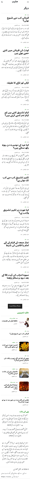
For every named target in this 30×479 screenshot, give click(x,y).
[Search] (2, 2)
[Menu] (28, 2)
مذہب (15, 1)
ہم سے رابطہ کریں (15, 477)
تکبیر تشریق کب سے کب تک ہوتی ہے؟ (16, 179)
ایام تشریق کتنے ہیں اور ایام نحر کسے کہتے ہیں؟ (16, 114)
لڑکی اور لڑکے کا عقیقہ (18, 82)
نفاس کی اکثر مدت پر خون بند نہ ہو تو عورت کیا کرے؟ (15, 401)
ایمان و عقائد (12, 382)
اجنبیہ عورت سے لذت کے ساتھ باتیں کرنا (10, 346)
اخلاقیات (13, 342)
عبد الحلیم (17, 25)
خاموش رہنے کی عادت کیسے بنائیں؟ (10, 372)
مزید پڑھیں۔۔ (25, 42)
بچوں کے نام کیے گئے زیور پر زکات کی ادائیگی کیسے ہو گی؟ (16, 359)
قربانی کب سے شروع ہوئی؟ (18, 19)
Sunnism (8, 477)
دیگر (25, 15)
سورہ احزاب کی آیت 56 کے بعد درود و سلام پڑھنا (15, 276)
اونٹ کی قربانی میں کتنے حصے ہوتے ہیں (16, 52)
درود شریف (20, 473)
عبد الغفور (14, 350)
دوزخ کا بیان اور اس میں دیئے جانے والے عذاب (11, 386)
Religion (3, 477)
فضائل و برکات (12, 318)
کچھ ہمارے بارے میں (5, 473)
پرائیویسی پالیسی (14, 473)
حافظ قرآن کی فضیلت (10, 321)
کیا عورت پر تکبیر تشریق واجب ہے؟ (16, 211)
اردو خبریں (24, 473)
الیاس (15, 324)
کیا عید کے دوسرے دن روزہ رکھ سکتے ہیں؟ (15, 146)
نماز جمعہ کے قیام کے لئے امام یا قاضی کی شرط (16, 244)
